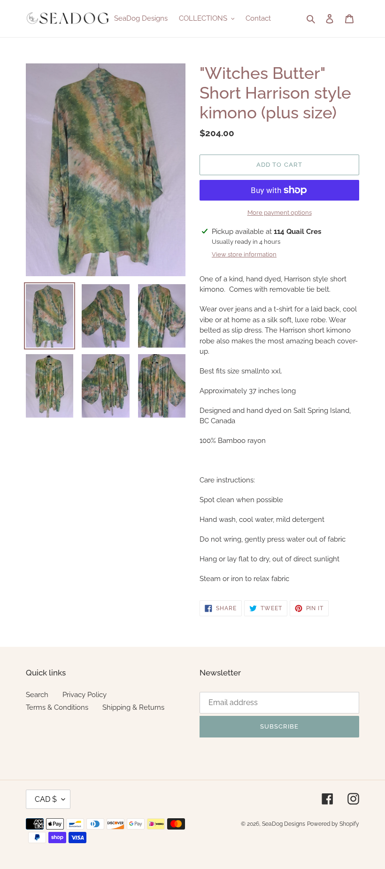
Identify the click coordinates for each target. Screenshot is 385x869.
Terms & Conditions (57, 707)
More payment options (279, 212)
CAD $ (46, 799)
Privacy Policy (84, 695)
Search (37, 695)
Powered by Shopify (333, 824)
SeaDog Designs (283, 824)
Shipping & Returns (133, 707)
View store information (244, 254)
